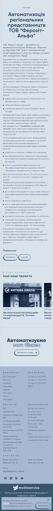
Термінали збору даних (39, 437)
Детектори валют (36, 408)
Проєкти (7, 383)
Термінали (33, 427)
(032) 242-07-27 (10, 463)
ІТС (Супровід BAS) (11, 421)
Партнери (7, 399)
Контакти (7, 393)
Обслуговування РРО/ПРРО (13, 431)
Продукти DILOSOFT (37, 383)
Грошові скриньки (36, 420)
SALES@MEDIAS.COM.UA (13, 471)
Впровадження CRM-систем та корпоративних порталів (12, 446)
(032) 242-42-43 (35, 463)
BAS (5, 408)
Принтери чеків (35, 424)
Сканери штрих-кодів (38, 440)
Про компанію (9, 376)
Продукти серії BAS (37, 380)
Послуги (6, 380)
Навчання (7, 386)
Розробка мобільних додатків (12, 425)
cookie (6, 503)
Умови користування (26, 495)
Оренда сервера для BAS (13, 416)
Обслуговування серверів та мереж (12, 437)
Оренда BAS (9, 412)
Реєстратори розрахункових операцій (35, 414)
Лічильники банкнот (37, 430)
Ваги (30, 433)
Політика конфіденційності (36, 493)
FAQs (5, 396)
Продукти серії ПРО (37, 376)
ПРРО (30, 386)
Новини (6, 389)
